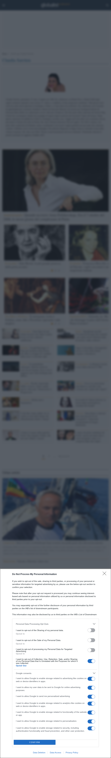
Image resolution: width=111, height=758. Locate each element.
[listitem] (55, 623)
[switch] (91, 630)
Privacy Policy (72, 752)
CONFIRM (34, 742)
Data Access (55, 752)
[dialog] (55, 663)
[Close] (105, 574)
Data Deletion (39, 752)
